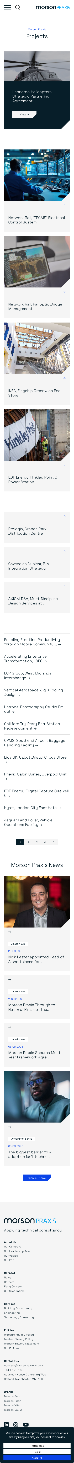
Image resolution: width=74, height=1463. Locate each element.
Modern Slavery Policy (18, 1339)
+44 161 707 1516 (14, 1369)
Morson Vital (12, 1405)
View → (24, 114)
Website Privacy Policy (19, 1334)
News (7, 1277)
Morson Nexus (13, 1409)
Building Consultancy (18, 1308)
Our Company (13, 1246)
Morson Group (13, 1396)
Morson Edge (12, 1400)
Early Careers (13, 1286)
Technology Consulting (19, 1317)
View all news (37, 1178)
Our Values (11, 1255)
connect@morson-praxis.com (23, 1365)
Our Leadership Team (17, 1251)
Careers (9, 1282)
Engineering (12, 1312)
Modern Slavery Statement (21, 1343)
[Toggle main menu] (7, 7)
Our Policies (11, 1348)
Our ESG (9, 1260)
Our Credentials (14, 1291)
